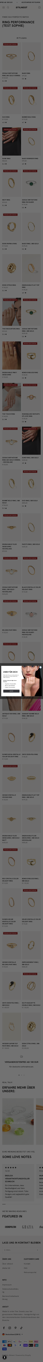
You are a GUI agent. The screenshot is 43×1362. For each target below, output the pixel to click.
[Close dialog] (40, 667)
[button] (4, 1357)
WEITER (11, 691)
